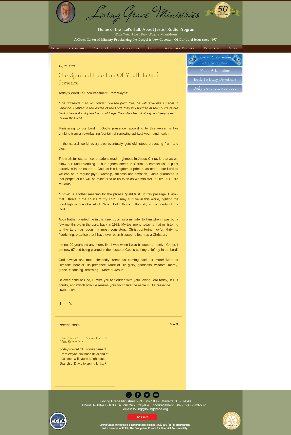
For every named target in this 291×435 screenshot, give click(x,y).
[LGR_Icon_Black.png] (129, 395)
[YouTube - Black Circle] (156, 395)
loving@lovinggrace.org (150, 409)
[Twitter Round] (147, 395)
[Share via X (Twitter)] (70, 303)
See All (174, 324)
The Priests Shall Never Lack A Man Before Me (83, 340)
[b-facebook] (138, 395)
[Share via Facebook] (60, 303)
